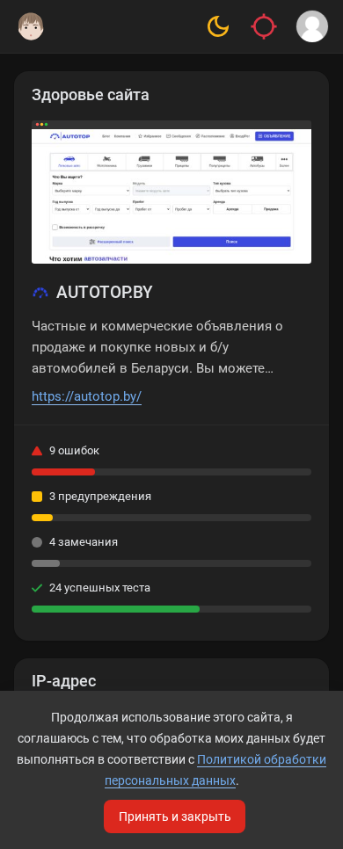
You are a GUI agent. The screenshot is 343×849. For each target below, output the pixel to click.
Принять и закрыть (175, 816)
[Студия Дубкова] (30, 26)
